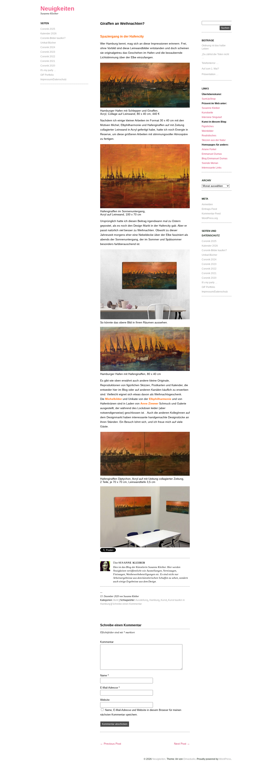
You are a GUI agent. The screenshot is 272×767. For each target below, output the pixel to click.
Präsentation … (210, 74)
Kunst (164, 600)
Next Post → (182, 743)
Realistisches (209, 135)
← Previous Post (110, 743)
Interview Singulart (212, 117)
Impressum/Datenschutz (53, 79)
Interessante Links (211, 167)
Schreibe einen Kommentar (127, 604)
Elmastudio (189, 759)
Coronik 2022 (47, 56)
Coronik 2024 (47, 47)
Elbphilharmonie (160, 398)
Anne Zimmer (149, 403)
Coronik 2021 (47, 61)
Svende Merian (210, 163)
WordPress (225, 759)
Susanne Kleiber (211, 108)
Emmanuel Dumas (212, 154)
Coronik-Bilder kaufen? (53, 38)
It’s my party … (48, 70)
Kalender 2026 (48, 33)
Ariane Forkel (209, 149)
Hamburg (154, 600)
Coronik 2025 (47, 29)
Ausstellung (141, 600)
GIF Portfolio (47, 74)
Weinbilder (207, 131)
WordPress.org (210, 218)
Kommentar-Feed (211, 213)
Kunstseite (207, 112)
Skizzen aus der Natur (214, 140)
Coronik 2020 (47, 65)
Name (104, 675)
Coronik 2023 (47, 52)
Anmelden (207, 204)
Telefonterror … (210, 63)
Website (105, 699)
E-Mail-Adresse (110, 687)
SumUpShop (209, 98)
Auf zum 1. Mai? (210, 68)
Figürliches (208, 126)
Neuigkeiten (57, 8)
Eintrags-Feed (209, 209)
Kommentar (106, 641)
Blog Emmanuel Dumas (214, 158)
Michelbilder (113, 398)
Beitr (115, 600)
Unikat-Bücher (48, 42)
